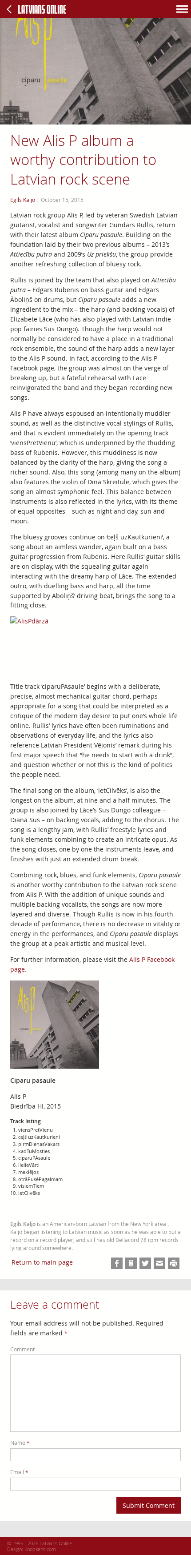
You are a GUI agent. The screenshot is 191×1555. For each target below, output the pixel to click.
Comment (22, 1349)
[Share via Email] (159, 1263)
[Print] (173, 1263)
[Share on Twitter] (145, 1263)
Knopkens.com (40, 1549)
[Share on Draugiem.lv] (131, 1263)
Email (19, 1472)
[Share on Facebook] (117, 1263)
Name (19, 1443)
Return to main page (42, 1262)
